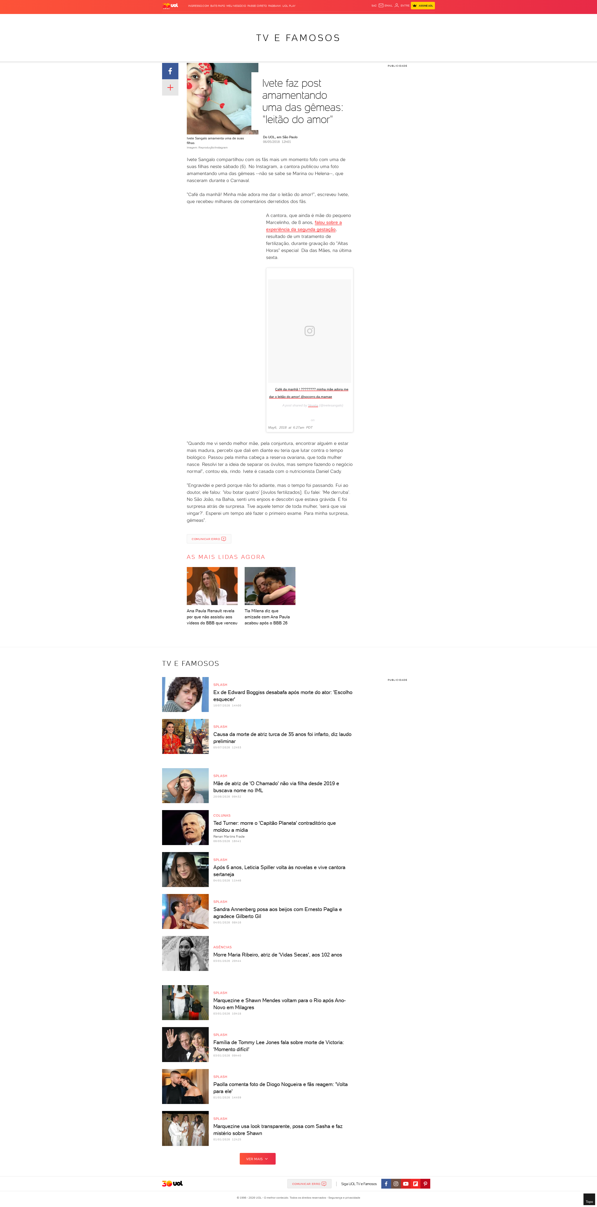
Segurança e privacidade (343, 1197)
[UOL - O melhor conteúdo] (170, 6)
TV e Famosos (298, 37)
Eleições (199, 19)
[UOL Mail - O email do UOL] (385, 6)
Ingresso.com (198, 5)
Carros (245, 19)
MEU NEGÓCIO (236, 5)
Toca (407, 19)
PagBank (274, 5)
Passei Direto (257, 5)
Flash (185, 19)
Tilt (343, 19)
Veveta (313, 405)
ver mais (254, 1159)
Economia (260, 19)
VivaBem (332, 19)
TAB (389, 19)
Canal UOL (365, 19)
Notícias (215, 19)
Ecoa (351, 19)
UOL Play (288, 5)
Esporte (288, 19)
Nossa (380, 19)
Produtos (171, 19)
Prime (397, 19)
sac (374, 5)
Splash (302, 19)
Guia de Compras (426, 19)
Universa (317, 19)
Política (230, 19)
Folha (274, 19)
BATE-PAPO (217, 5)
